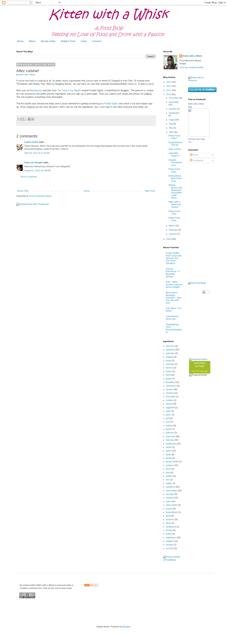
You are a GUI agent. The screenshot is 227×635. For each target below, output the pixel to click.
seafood (170, 497)
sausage (170, 494)
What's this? (206, 350)
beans (169, 371)
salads (169, 483)
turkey (169, 534)
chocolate (170, 396)
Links (84, 41)
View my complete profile (191, 67)
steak (168, 523)
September (174, 113)
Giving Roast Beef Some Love (175, 178)
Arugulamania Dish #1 (175, 143)
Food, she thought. (33, 162)
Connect (96, 41)
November (174, 102)
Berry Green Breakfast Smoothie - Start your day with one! (173, 297)
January (173, 234)
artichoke (170, 353)
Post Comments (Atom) (40, 196)
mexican (170, 440)
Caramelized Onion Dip (172, 317)
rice (167, 479)
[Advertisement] (86, 184)
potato (169, 476)
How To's (170, 346)
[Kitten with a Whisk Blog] (198, 136)
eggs (168, 411)
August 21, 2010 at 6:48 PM (37, 170)
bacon (169, 367)
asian (168, 360)
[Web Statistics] (91, 586)
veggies (169, 541)
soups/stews (172, 512)
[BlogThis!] (22, 119)
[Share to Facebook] (29, 119)
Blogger (126, 626)
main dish (170, 436)
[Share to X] (26, 119)
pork (168, 472)
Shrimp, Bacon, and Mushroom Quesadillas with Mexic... (175, 191)
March (172, 225)
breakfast (170, 382)
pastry (169, 458)
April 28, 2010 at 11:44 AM (36, 153)
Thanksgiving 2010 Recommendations (174, 328)
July (171, 124)
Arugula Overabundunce (175, 162)
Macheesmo (35, 90)
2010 (169, 94)
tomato (169, 530)
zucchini (170, 548)
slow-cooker (172, 505)
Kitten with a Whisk (192, 56)
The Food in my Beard (68, 90)
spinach (169, 519)
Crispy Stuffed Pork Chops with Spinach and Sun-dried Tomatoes (174, 258)
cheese (169, 389)
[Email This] (19, 119)
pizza (168, 469)
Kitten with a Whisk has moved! (174, 204)
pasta (168, 454)
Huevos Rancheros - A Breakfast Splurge (172, 273)
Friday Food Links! (174, 136)
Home (20, 41)
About (32, 41)
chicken (169, 393)
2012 (169, 86)
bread (168, 378)
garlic (168, 414)
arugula (169, 357)
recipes (204, 371)
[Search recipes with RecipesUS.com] (197, 283)
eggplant (170, 407)
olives (168, 447)
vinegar (169, 544)
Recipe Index (48, 41)
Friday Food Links (174, 170)
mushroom (171, 443)
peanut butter (172, 461)
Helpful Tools (68, 41)
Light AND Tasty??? (174, 154)
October (173, 109)
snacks (169, 508)
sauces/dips (171, 490)
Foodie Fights (111, 103)
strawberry (171, 527)
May (171, 128)
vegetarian (171, 537)
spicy (168, 516)
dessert (169, 404)
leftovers (170, 432)
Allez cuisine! (174, 149)
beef (168, 375)
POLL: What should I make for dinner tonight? (174, 284)
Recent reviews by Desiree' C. (205, 295)
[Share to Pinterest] (33, 119)
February (173, 230)
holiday (169, 425)
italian (169, 429)
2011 (169, 90)
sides (168, 501)
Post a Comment (29, 177)
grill (167, 418)
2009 (169, 239)
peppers (170, 465)
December (174, 98)
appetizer (170, 349)
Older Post (150, 191)
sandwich (170, 487)
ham (168, 422)
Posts (195, 155)
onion (168, 451)
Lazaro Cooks (31, 142)
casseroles (171, 386)
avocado (170, 364)
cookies (169, 400)
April (171, 132)
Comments (197, 160)
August (172, 119)
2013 (169, 82)
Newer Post (22, 191)
